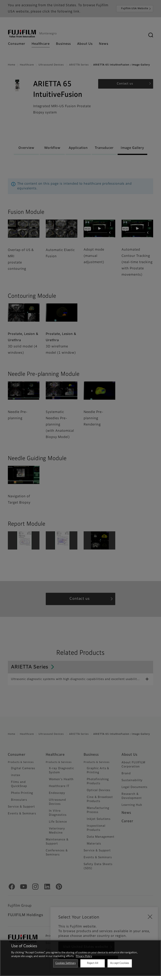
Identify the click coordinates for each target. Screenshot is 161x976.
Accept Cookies (119, 963)
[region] (80, 958)
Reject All (92, 963)
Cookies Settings (65, 963)
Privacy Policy (84, 956)
